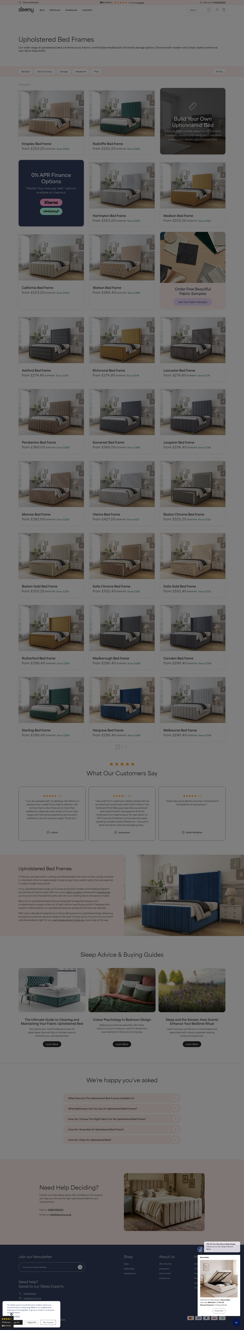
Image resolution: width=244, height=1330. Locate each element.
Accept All (15, 1322)
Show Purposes (48, 1322)
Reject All (32, 1322)
